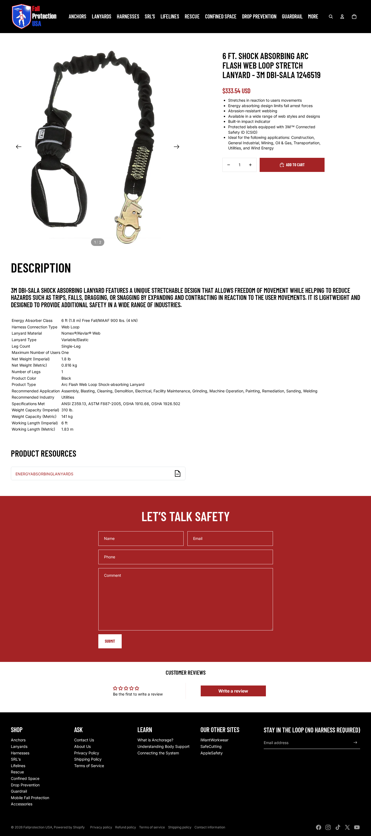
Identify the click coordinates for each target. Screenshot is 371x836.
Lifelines (18, 765)
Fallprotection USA (37, 827)
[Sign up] (355, 742)
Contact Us (84, 740)
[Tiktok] (338, 827)
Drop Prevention (25, 785)
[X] (347, 827)
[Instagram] (328, 827)
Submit (110, 641)
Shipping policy (179, 827)
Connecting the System (158, 753)
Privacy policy (101, 827)
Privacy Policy (86, 753)
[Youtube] (357, 827)
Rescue (17, 772)
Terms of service (152, 827)
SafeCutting (211, 746)
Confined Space (25, 778)
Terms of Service (89, 765)
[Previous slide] (17, 147)
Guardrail (19, 791)
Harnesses (20, 753)
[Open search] (331, 17)
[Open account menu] (342, 17)
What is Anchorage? (155, 740)
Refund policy (125, 827)
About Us (82, 746)
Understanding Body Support (163, 746)
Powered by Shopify (69, 827)
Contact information (209, 827)
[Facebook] (318, 827)
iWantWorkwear (214, 740)
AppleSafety (211, 753)
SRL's (16, 759)
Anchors (18, 740)
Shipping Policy (88, 759)
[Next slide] (178, 147)
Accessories (21, 804)
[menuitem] (313, 16)
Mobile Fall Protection (30, 797)
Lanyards (19, 746)
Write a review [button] (233, 691)
